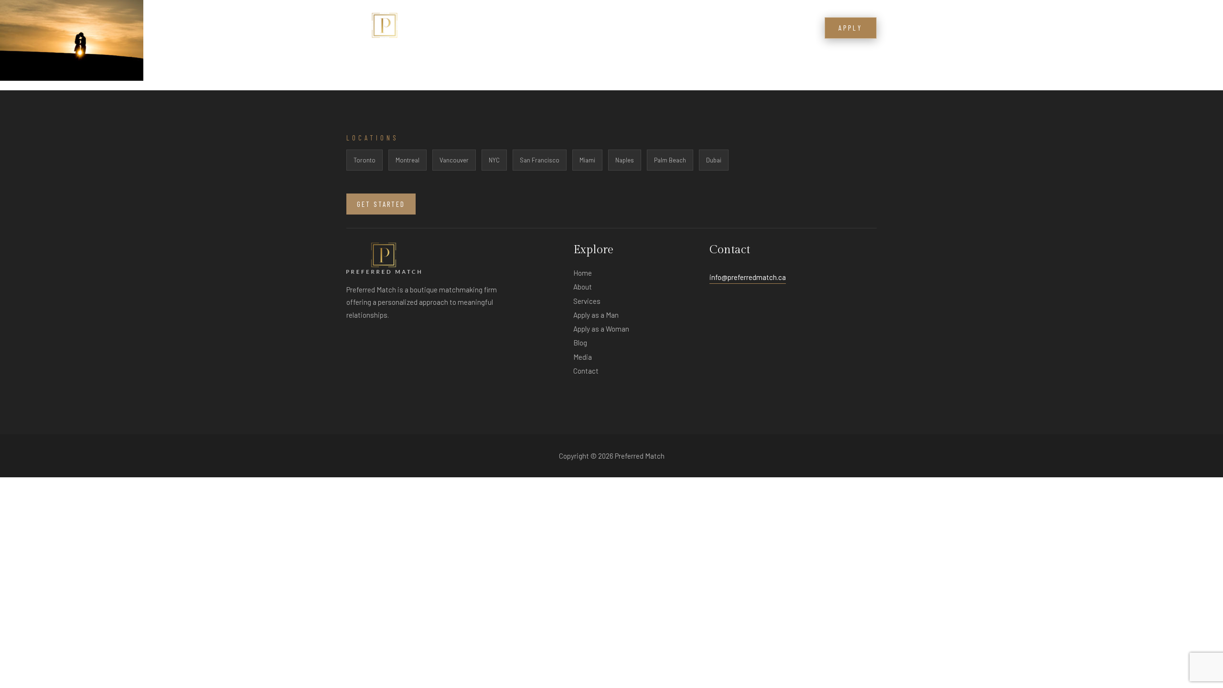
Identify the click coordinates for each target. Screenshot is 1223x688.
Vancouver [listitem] (454, 160)
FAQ (697, 28)
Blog (755, 28)
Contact (791, 28)
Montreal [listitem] (407, 160)
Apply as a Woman (601, 328)
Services (662, 28)
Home (582, 273)
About (622, 28)
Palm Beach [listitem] (670, 160)
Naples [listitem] (624, 160)
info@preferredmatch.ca (747, 277)
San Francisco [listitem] (539, 160)
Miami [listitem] (587, 160)
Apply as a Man (596, 315)
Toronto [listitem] (364, 160)
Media (725, 28)
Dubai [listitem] (713, 160)
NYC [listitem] (494, 160)
